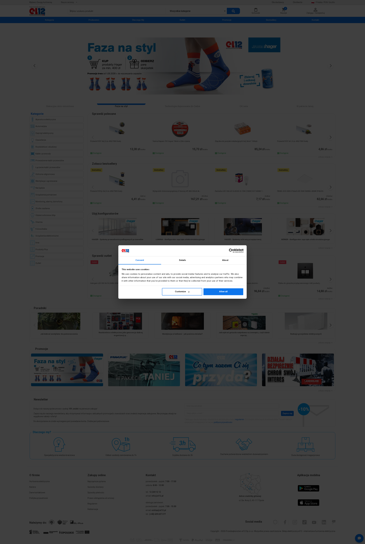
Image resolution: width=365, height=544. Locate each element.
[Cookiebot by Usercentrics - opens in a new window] (231, 251)
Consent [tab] (139, 260)
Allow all (223, 291)
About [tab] (225, 260)
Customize (180, 291)
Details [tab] (182, 260)
